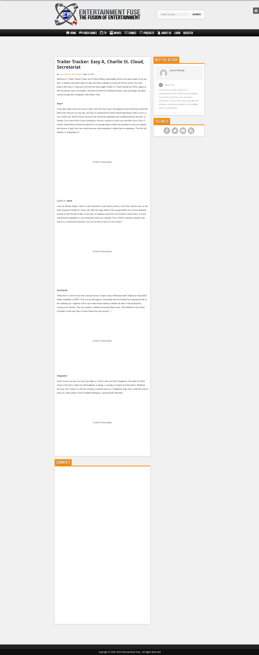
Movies (117, 33)
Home (73, 33)
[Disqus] (102, 506)
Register (188, 33)
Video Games (90, 33)
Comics (132, 33)
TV (105, 33)
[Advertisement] (129, 46)
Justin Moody (65, 74)
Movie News (77, 74)
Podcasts (149, 33)
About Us (166, 33)
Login (177, 33)
